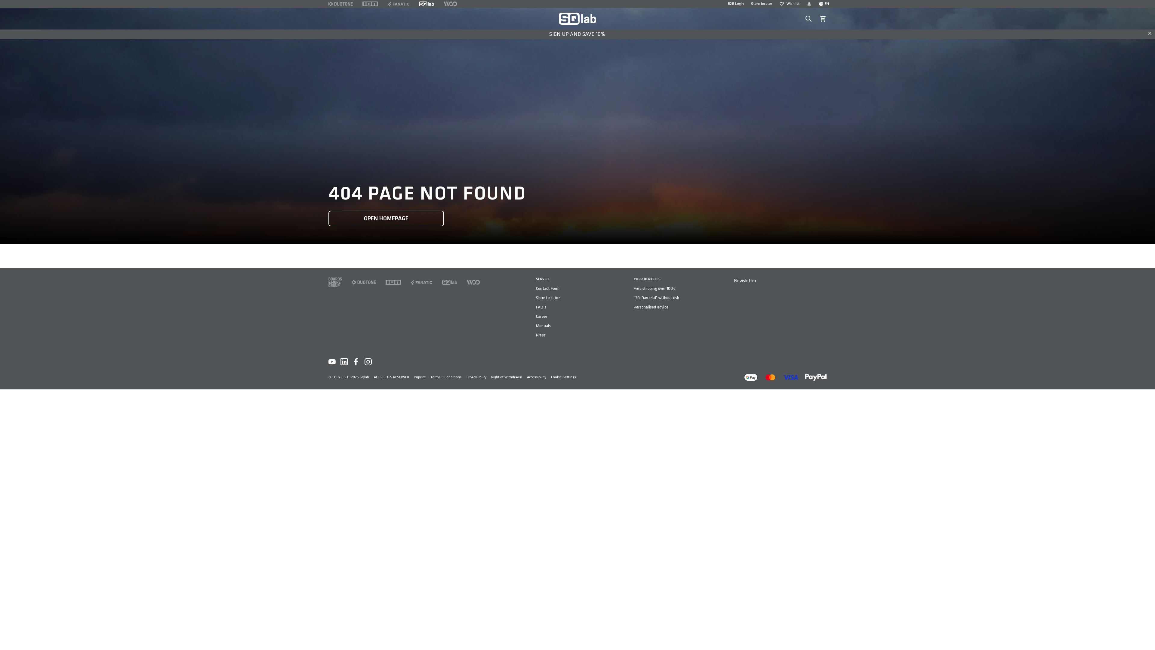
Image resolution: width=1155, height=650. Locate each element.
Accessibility (536, 377)
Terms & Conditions (446, 377)
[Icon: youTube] (332, 361)
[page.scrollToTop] (1146, 635)
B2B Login (736, 4)
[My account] (809, 4)
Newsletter (745, 281)
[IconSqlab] (426, 4)
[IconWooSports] (450, 4)
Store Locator (548, 297)
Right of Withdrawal (506, 377)
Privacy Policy (476, 377)
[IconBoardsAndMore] (335, 282)
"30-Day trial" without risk (656, 297)
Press (541, 335)
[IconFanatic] (398, 4)
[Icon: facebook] (356, 361)
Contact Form (548, 288)
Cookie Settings (563, 377)
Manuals (543, 325)
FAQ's (541, 307)
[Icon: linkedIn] (344, 361)
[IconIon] (370, 4)
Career (541, 316)
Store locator (761, 4)
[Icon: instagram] (368, 361)
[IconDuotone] (340, 4)
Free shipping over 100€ (655, 288)
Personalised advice (651, 307)
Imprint (420, 377)
